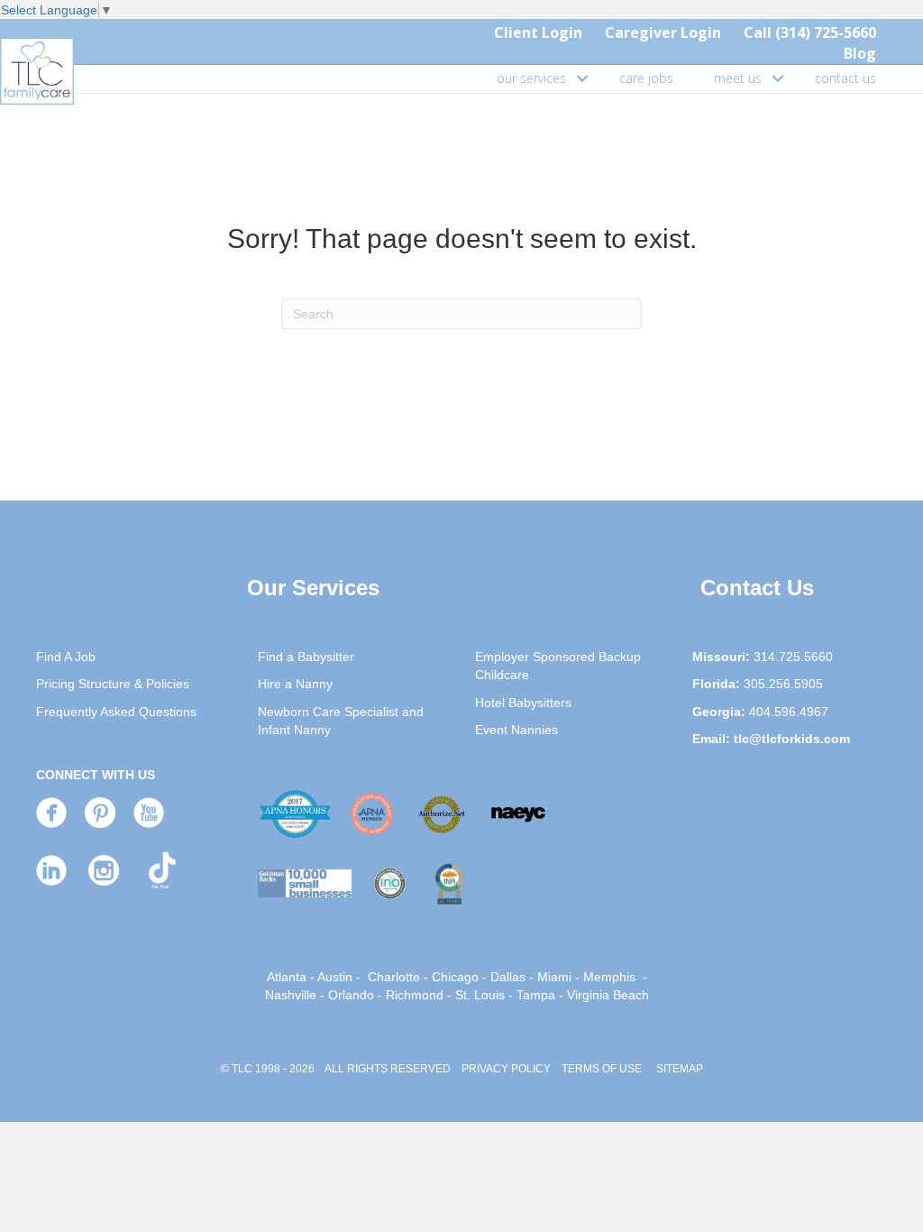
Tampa (535, 995)
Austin (334, 977)
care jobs (646, 78)
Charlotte (394, 977)
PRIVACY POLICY (506, 1068)
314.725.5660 (793, 656)
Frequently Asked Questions (116, 711)
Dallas (507, 977)
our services (531, 78)
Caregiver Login (663, 32)
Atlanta (286, 977)
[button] (582, 78)
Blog (860, 53)
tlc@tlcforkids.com (792, 738)
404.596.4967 (788, 711)
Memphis (609, 977)
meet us (738, 78)
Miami (554, 977)
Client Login (538, 32)
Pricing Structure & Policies (112, 683)
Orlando (351, 995)
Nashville (290, 995)
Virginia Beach (608, 995)
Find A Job (66, 656)
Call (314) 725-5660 (810, 32)
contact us (845, 78)
